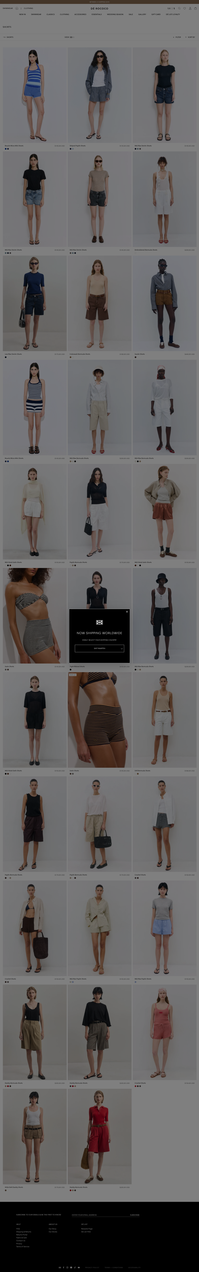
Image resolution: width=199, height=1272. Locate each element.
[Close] (127, 611)
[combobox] (99, 648)
